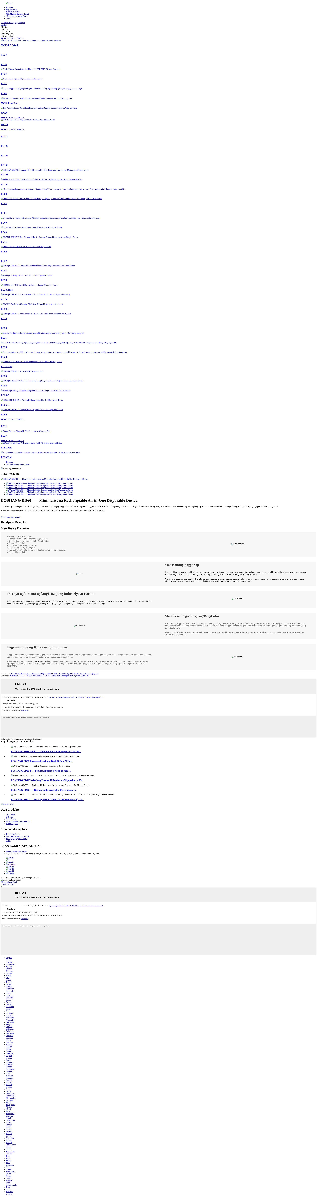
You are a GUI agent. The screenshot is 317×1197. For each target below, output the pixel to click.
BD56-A (5, 395)
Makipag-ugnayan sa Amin (16, 16)
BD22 (4, 426)
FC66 (4, 93)
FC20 (4, 64)
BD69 (4, 222)
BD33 (4, 328)
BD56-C (5, 405)
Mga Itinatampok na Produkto (17, 464)
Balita (8, 18)
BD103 (4, 174)
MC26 (4, 112)
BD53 (4, 385)
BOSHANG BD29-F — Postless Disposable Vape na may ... (41, 770)
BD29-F (5, 309)
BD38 (4, 357)
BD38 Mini (6, 366)
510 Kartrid (10, 815)
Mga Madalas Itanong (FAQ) (17, 14)
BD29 (4, 299)
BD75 (4, 241)
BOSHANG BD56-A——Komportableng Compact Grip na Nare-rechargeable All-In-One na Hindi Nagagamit (54, 673)
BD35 (4, 337)
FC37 (4, 83)
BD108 (4, 146)
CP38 (4, 54)
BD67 (4, 261)
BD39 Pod (6, 457)
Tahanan (9, 7)
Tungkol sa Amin (12, 12)
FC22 (4, 74)
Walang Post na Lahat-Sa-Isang (18, 821)
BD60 (4, 414)
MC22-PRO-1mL (10, 45)
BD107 (4, 155)
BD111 (4, 136)
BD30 (4, 318)
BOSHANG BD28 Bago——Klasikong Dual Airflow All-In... (41, 761)
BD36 (4, 347)
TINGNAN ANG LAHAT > (12, 38)
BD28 (4, 280)
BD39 (4, 376)
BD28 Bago (7, 290)
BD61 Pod (6, 447)
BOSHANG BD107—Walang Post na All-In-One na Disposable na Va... (47, 780)
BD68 (4, 251)
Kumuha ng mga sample (10, 517)
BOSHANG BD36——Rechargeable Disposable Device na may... (44, 790)
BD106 (4, 165)
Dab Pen (9, 817)
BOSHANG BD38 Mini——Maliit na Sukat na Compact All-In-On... (46, 751)
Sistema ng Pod (12, 824)
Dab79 (4, 124)
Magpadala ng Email (9, 882)
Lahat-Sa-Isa (11, 819)
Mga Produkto (11, 9)
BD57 (4, 270)
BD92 (4, 203)
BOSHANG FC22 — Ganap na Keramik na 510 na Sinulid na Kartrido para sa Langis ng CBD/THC (49, 676)
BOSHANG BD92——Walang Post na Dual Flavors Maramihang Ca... (47, 799)
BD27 (4, 435)
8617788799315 (7, 884)
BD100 (4, 184)
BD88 (4, 232)
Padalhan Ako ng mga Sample (13, 23)
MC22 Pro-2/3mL (10, 103)
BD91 (4, 213)
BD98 (4, 194)
